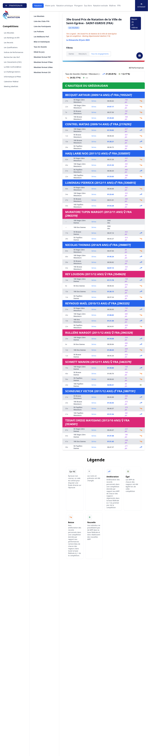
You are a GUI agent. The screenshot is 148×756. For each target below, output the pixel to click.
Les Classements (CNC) (13, 62)
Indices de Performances (13, 52)
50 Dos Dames (79, 286)
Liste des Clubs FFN (41, 21)
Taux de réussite (40, 47)
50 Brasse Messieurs (78, 112)
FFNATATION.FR (15, 5)
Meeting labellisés (11, 86)
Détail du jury (39, 52)
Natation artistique (64, 5)
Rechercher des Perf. (12, 57)
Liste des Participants (42, 26)
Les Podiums (39, 31)
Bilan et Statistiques (42, 42)
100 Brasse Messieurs (78, 118)
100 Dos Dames (80, 227)
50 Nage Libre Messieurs (79, 101)
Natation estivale (100, 5)
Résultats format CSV (42, 72)
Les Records (8, 42)
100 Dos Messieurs (78, 320)
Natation (38, 5)
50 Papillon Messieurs (78, 147)
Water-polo (50, 5)
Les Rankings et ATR (11, 38)
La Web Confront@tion (12, 67)
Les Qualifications (11, 47)
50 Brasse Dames (77, 233)
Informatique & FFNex (12, 77)
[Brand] (15, 15)
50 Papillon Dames (78, 238)
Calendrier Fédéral (11, 81)
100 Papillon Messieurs (78, 176)
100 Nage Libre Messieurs (79, 106)
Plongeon (78, 5)
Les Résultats (9, 33)
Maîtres (112, 5)
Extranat (141, 7)
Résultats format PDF (42, 57)
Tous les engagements (100, 54)
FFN (118, 5)
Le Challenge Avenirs (12, 72)
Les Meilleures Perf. (41, 37)
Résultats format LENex (43, 67)
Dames (71, 54)
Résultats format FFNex (43, 62)
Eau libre (88, 5)
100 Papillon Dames (78, 385)
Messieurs (83, 54)
